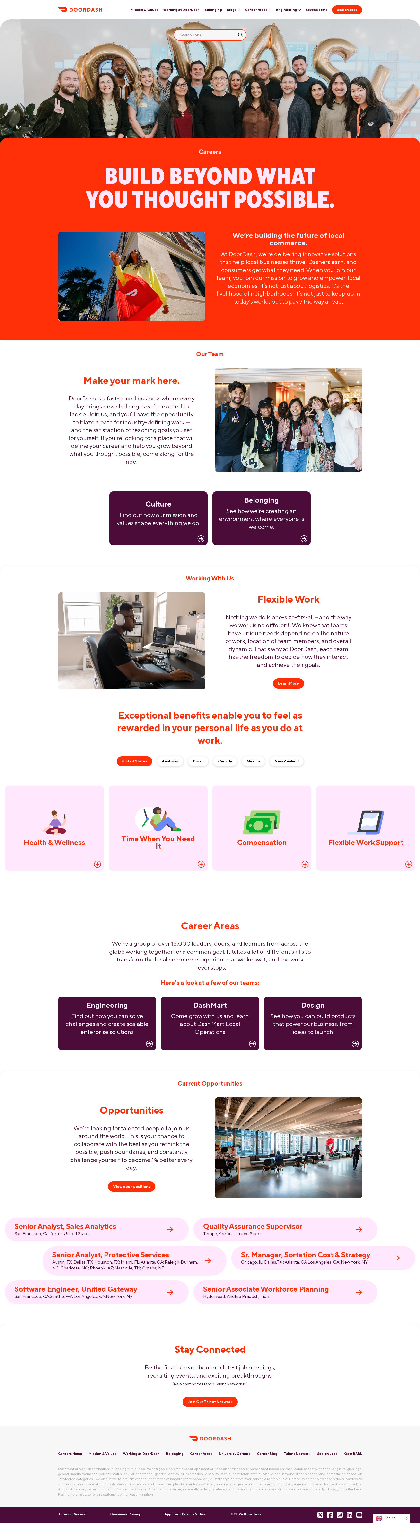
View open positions (131, 1186)
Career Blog (267, 1454)
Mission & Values (144, 10)
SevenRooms (316, 10)
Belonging (213, 10)
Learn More (288, 683)
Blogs (231, 10)
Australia (170, 761)
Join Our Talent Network (210, 1401)
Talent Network (297, 1454)
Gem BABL (353, 1454)
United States (134, 761)
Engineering (286, 10)
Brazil (198, 761)
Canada (225, 761)
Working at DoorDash (181, 10)
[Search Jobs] (240, 35)
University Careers (234, 1454)
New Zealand (287, 761)
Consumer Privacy (125, 1514)
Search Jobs (347, 10)
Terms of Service (72, 1514)
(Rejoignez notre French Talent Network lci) (210, 1384)
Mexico (253, 761)
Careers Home (70, 1454)
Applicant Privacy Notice (185, 1514)
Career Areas (256, 10)
